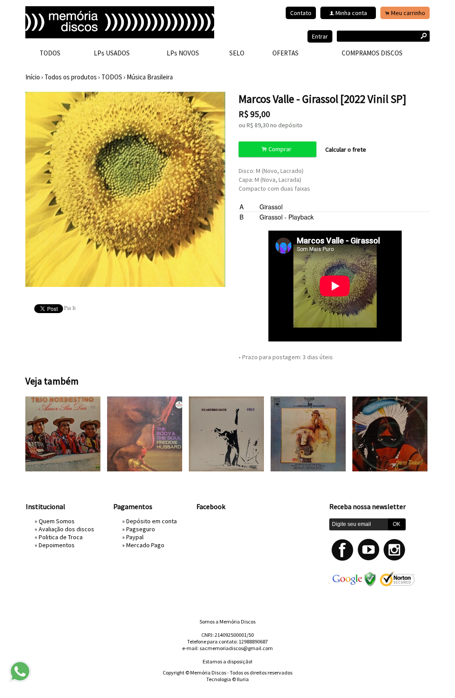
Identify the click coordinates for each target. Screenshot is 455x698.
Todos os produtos (70, 77)
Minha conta (351, 13)
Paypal (135, 537)
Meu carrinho (408, 13)
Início (32, 77)
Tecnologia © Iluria (227, 679)
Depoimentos (57, 545)
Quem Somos (57, 521)
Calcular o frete (345, 149)
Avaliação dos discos (66, 529)
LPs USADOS (112, 53)
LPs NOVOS (183, 53)
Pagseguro (140, 529)
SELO (236, 53)
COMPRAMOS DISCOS (372, 53)
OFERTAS (285, 53)
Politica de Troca (61, 537)
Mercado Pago (145, 545)
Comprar (277, 149)
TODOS (50, 53)
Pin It (70, 308)
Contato (300, 13)
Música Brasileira (150, 77)
